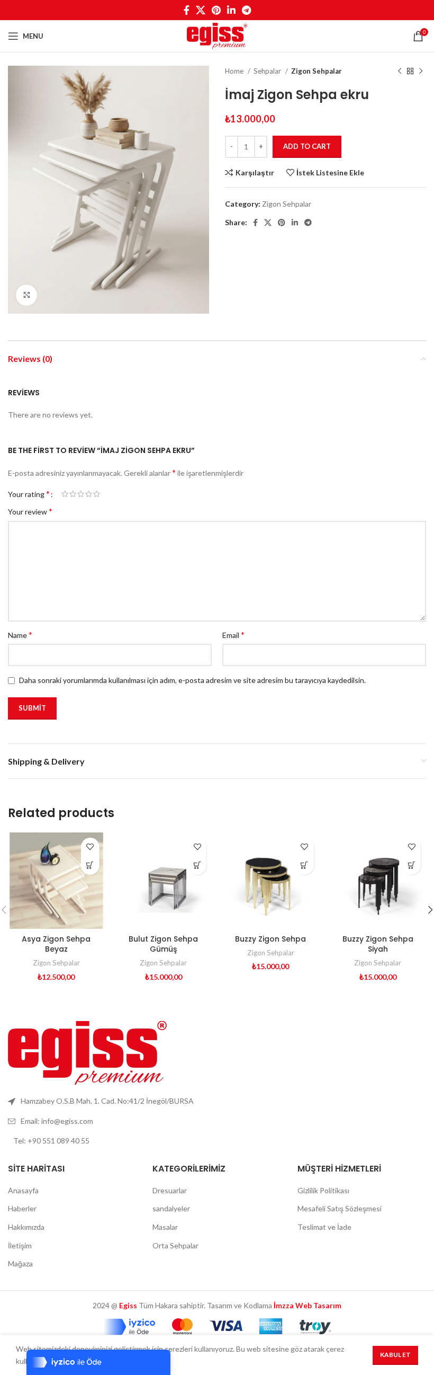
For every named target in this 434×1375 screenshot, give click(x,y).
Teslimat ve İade (324, 1226)
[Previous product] (399, 71)
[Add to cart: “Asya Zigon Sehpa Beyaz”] (90, 865)
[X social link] (201, 10)
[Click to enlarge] (26, 295)
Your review (30, 511)
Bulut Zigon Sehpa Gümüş (163, 944)
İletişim (20, 1245)
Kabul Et (395, 1355)
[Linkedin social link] (231, 10)
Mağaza (20, 1263)
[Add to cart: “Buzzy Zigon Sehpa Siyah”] (411, 865)
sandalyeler (171, 1208)
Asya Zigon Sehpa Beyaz (56, 944)
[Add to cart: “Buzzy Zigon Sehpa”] (304, 865)
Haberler (22, 1208)
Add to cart (307, 146)
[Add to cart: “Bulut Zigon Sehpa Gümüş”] (197, 865)
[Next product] (420, 71)
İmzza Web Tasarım (307, 1305)
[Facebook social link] (186, 10)
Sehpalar (268, 71)
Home (235, 71)
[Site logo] (217, 35)
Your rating (29, 494)
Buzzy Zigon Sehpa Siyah (377, 944)
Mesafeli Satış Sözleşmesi (339, 1208)
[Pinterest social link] (216, 10)
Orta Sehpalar (175, 1245)
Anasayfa (23, 1190)
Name (20, 634)
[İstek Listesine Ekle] (90, 847)
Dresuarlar (169, 1190)
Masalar (165, 1226)
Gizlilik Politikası (323, 1190)
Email (233, 634)
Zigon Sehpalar (316, 71)
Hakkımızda (26, 1226)
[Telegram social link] (246, 10)
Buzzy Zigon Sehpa (270, 939)
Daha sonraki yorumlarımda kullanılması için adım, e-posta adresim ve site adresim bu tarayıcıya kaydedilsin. (192, 680)
